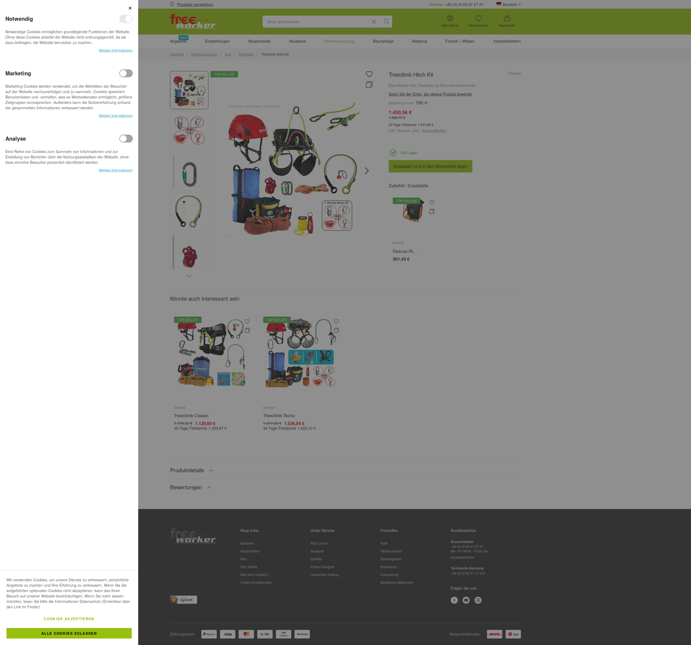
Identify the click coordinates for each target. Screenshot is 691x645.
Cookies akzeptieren (69, 618)
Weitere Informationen (116, 50)
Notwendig (126, 19)
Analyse (126, 138)
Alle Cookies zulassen (69, 633)
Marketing (126, 73)
